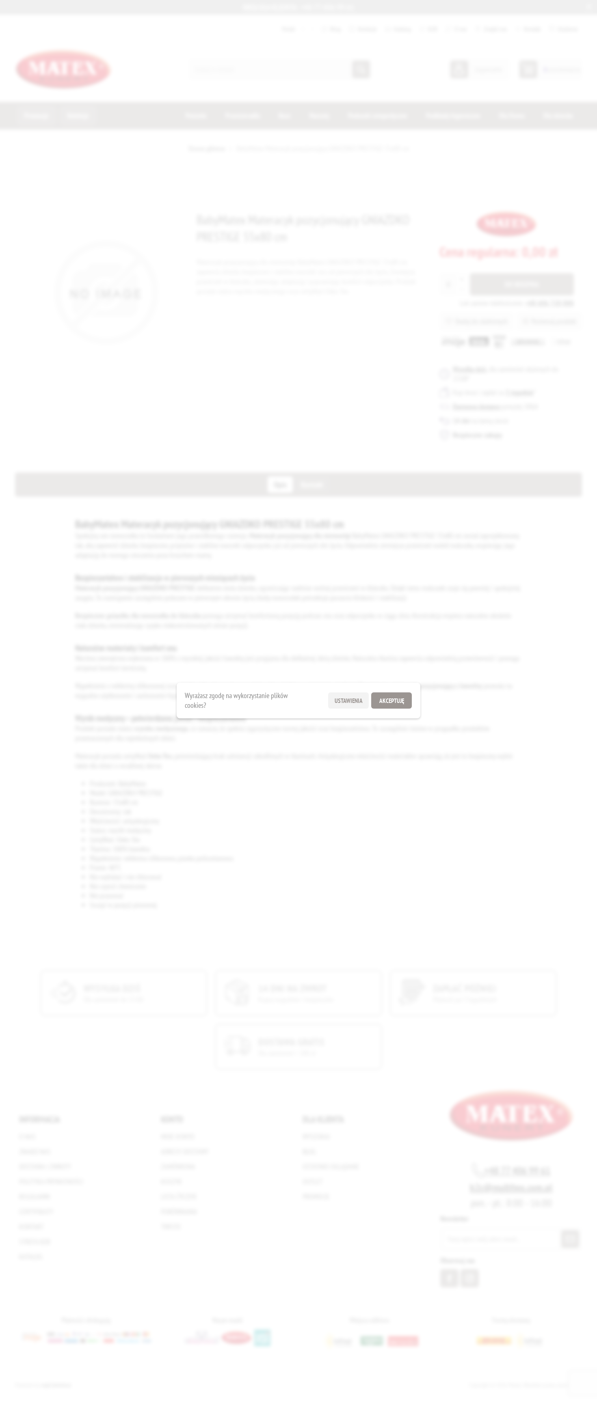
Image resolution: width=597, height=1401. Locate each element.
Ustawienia (349, 701)
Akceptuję (391, 701)
